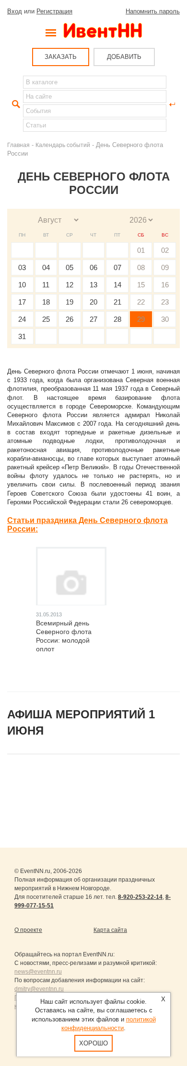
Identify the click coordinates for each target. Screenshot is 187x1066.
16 (165, 285)
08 (141, 267)
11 (45, 285)
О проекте (28, 930)
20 (93, 302)
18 (46, 302)
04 (46, 267)
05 (69, 267)
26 (69, 319)
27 (93, 319)
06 (93, 267)
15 (141, 285)
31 (22, 336)
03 (22, 267)
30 (165, 319)
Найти (15, 104)
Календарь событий (62, 145)
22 (141, 302)
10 (22, 285)
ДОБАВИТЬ (124, 56)
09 (165, 267)
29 (141, 319)
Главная (18, 145)
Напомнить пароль (153, 11)
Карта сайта (110, 930)
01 (141, 250)
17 (22, 302)
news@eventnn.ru (38, 971)
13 (93, 285)
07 (117, 267)
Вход (14, 11)
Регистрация (54, 11)
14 (117, 285)
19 (69, 302)
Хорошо (93, 1043)
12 (69, 285)
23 (165, 302)
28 (117, 319)
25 (46, 319)
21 (117, 302)
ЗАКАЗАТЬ (61, 56)
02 (165, 250)
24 (22, 319)
